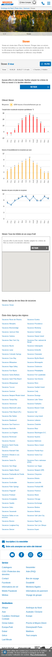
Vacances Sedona (8, 336)
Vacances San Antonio (35, 379)
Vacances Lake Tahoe (35, 399)
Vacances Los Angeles (10, 433)
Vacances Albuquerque (10, 383)
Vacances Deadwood (9, 420)
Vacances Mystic (8, 346)
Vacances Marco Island (35, 445)
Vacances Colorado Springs (11, 354)
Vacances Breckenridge (10, 328)
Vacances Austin (8, 478)
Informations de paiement (37, 591)
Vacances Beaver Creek (35, 408)
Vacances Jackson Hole (10, 332)
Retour (35, 248)
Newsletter (30, 567)
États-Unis (18, 8)
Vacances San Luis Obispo (36, 525)
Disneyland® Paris (34, 627)
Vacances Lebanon (34, 420)
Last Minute (7, 640)
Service (5, 562)
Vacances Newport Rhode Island (13, 395)
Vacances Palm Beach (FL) (11, 412)
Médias (5, 595)
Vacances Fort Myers (9, 371)
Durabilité (30, 583)
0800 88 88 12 (43, 3)
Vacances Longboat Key (10, 525)
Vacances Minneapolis (35, 362)
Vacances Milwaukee (9, 362)
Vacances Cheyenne (34, 474)
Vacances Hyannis (33, 437)
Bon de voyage (32, 578)
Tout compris (31, 635)
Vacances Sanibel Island (36, 387)
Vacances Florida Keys (35, 451)
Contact (5, 578)
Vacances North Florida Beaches (10, 446)
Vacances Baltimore (34, 441)
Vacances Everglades (9, 499)
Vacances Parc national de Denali (36, 341)
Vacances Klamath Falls (10, 451)
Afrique (5, 608)
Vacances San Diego (9, 466)
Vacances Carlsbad (34, 332)
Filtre (47, 64)
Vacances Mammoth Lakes (11, 408)
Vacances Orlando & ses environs (10, 455)
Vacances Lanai (7, 350)
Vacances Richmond (9, 437)
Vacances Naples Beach (10, 470)
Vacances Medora (33, 507)
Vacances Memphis (9, 324)
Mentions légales (33, 587)
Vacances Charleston (34, 366)
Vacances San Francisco (10, 424)
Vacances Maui (32, 428)
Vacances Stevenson (9, 404)
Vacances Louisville (34, 482)
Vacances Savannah (9, 511)
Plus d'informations (38, 655)
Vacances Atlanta (33, 478)
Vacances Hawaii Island (35, 336)
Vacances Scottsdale (9, 482)
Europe (29, 616)
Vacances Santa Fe (9, 460)
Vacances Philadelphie (35, 371)
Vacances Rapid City (34, 521)
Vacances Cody (32, 391)
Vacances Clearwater (34, 354)
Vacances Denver (8, 529)
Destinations (7, 603)
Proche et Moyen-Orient (36, 623)
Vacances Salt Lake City (36, 515)
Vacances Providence (34, 324)
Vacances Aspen (33, 529)
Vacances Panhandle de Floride (13, 474)
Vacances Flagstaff (8, 491)
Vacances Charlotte (34, 424)
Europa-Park (7, 627)
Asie (4, 612)
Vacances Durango (33, 395)
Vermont (26, 8)
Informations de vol (10, 587)
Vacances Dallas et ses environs (10, 516)
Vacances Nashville (9, 428)
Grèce (4, 635)
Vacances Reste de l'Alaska (12, 319)
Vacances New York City (10, 340)
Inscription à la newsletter (17, 541)
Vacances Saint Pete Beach (12, 379)
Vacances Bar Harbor (9, 416)
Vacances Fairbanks (34, 404)
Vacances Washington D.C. (36, 433)
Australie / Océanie (34, 612)
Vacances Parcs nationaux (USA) (36, 461)
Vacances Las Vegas (34, 466)
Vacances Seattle (8, 503)
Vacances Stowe (8, 305)
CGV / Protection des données (11, 572)
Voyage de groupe (34, 595)
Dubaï (4, 631)
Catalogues (7, 567)
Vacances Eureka (33, 319)
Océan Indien (7, 623)
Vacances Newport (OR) (35, 470)
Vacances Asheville (34, 350)
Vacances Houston (8, 441)
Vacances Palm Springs (10, 487)
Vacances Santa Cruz (34, 455)
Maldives (30, 631)
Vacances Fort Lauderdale (36, 375)
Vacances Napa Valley (10, 366)
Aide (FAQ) (31, 571)
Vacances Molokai (33, 511)
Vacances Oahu (7, 507)
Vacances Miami (33, 495)
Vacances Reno (32, 383)
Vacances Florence (34, 491)
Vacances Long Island (35, 416)
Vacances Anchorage (34, 503)
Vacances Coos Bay (9, 358)
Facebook (6, 583)
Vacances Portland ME (35, 487)
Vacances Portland (8, 495)
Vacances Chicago (33, 499)
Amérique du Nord (7, 8)
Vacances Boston (8, 521)
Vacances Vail (32, 412)
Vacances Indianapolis (35, 346)
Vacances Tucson (8, 387)
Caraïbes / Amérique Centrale (10, 617)
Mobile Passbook (9, 591)
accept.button (49, 650)
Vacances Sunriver (8, 391)
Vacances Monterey (34, 328)
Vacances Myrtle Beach (35, 358)
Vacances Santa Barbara (10, 375)
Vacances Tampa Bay (9, 399)
